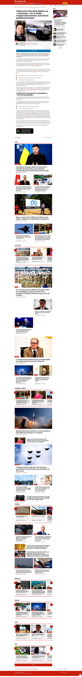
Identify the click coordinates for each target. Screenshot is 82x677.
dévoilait (29, 58)
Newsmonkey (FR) (25, 673)
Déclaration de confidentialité (32, 669)
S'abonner (65, 3)
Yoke (43, 101)
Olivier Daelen (24, 42)
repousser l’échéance (35, 65)
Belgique (16, 3)
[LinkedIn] (61, 669)
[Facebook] (58, 669)
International (17, 164)
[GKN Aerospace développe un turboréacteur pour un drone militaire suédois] (43, 558)
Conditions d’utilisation (23, 669)
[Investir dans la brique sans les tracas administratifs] (22, 507)
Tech (59, 5)
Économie (19, 3)
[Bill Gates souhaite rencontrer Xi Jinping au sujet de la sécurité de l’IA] (43, 299)
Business (35, 184)
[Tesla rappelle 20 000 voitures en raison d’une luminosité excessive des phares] (54, 43)
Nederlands (65, 669)
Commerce (36, 534)
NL (66, 1)
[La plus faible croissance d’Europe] (38, 507)
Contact (16, 669)
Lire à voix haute (33, 50)
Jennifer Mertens (24, 660)
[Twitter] (59, 669)
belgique (33, 514)
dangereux (29, 114)
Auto (16, 40)
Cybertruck (35, 71)
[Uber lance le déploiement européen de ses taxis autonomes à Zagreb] (54, 28)
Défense (16, 184)
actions (17, 588)
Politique (23, 3)
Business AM (24, 172)
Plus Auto (63, 47)
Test (62, 5)
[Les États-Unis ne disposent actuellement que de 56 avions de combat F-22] (24, 224)
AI (34, 308)
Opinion (56, 5)
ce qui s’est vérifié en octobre (31, 89)
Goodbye (30, 673)
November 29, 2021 (30, 79)
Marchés (27, 3)
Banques (16, 500)
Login (64, 1)
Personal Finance (32, 3)
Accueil (15, 7)
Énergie (52, 5)
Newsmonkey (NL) (18, 673)
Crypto (65, 5)
